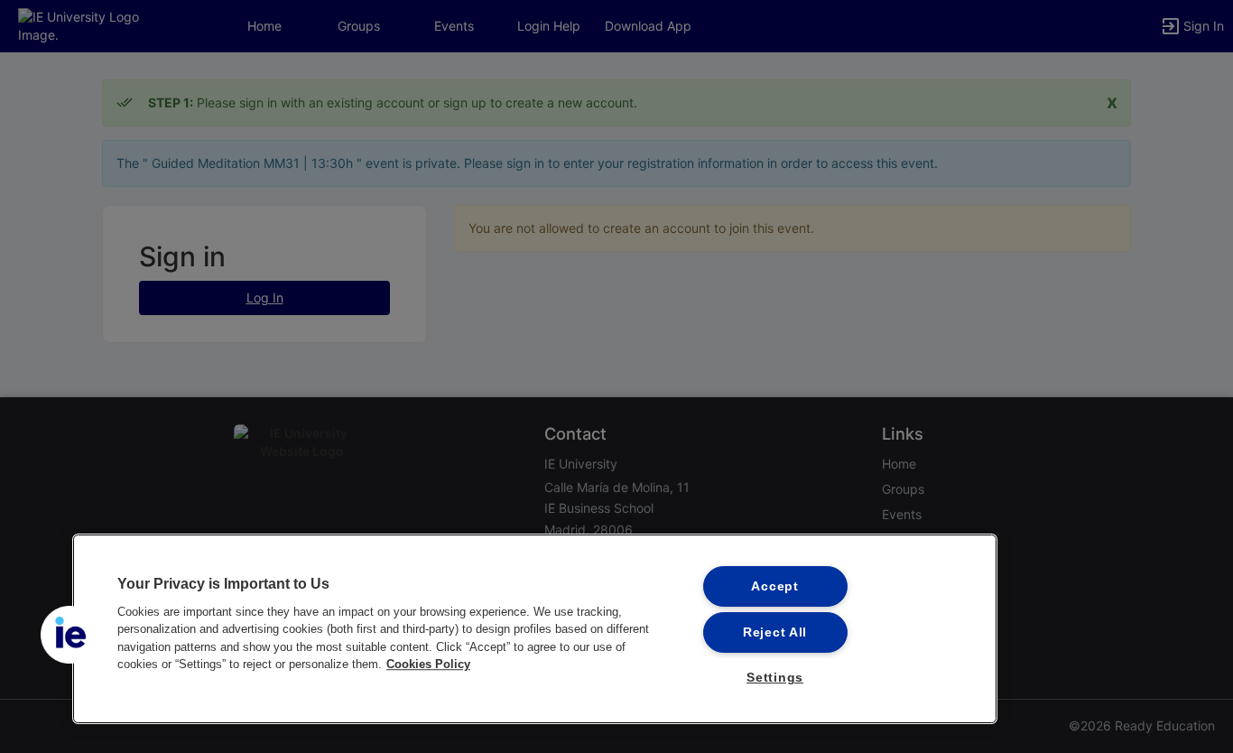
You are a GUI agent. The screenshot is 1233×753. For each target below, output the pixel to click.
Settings (774, 677)
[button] (69, 635)
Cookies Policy (428, 664)
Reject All (775, 632)
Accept (774, 586)
